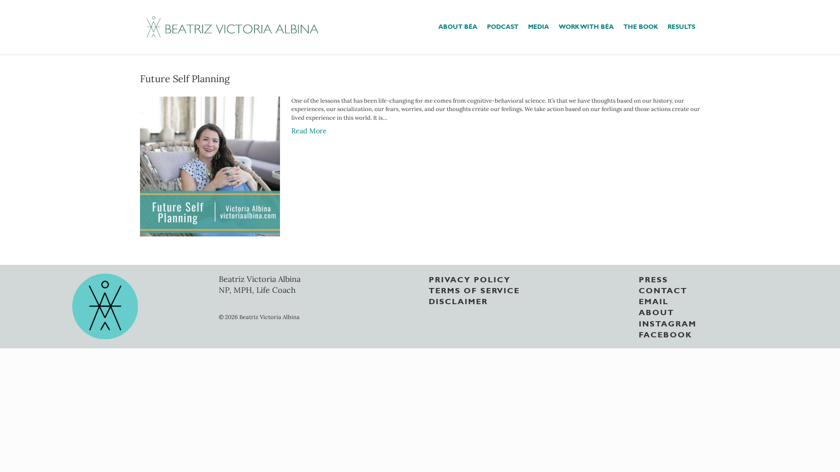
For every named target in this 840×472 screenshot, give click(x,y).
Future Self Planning (185, 79)
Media (538, 26)
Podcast (502, 26)
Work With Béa (586, 26)
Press (653, 279)
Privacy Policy (470, 279)
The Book (640, 26)
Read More (309, 130)
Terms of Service (474, 290)
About (656, 311)
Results (681, 26)
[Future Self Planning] (210, 165)
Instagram (667, 323)
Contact (663, 290)
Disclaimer (458, 300)
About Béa (457, 26)
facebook (665, 334)
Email (653, 300)
